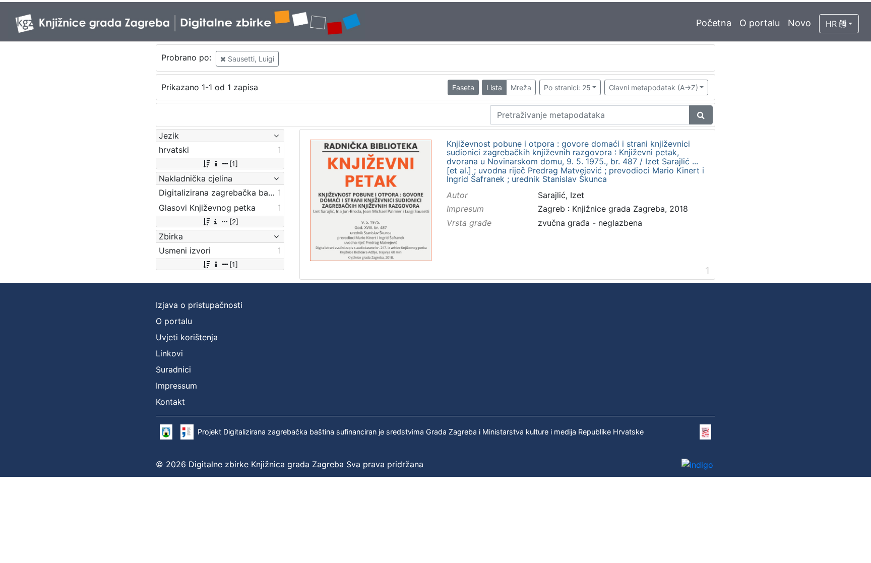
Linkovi (169, 353)
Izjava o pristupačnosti (199, 305)
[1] (233, 163)
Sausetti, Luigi (250, 58)
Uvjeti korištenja (187, 337)
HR (832, 24)
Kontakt (170, 402)
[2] (233, 221)
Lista (494, 87)
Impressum (176, 386)
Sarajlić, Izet (561, 195)
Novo (799, 23)
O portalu (759, 23)
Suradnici (173, 369)
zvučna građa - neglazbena (590, 223)
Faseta (463, 87)
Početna (713, 23)
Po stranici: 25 (567, 87)
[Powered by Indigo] (697, 464)
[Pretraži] (701, 114)
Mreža (521, 87)
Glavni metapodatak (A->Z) (653, 87)
